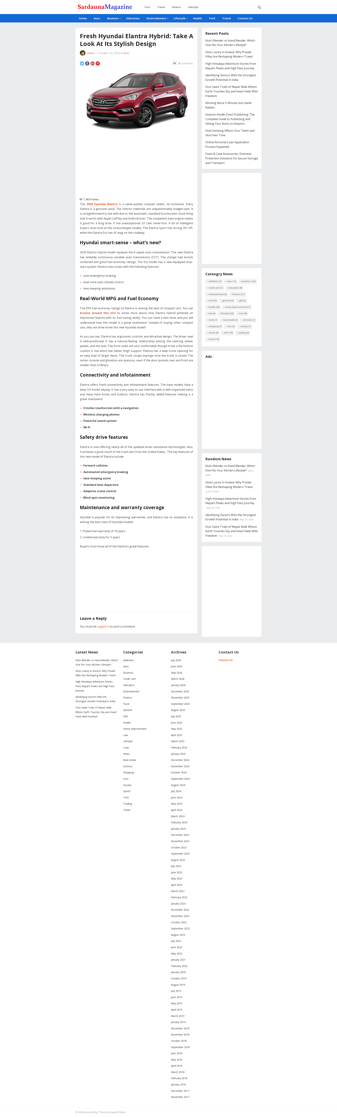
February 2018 (179, 1078)
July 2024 (176, 791)
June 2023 (176, 872)
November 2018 (180, 1034)
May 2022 (176, 953)
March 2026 (177, 678)
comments (186, 63)
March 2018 (177, 1072)
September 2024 (180, 778)
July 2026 (176, 660)
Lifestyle (193, 7)
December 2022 (180, 909)
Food (213, 300)
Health (197, 18)
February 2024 (179, 822)
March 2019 (177, 1016)
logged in (103, 626)
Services (249, 319)
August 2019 (178, 984)
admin (90, 53)
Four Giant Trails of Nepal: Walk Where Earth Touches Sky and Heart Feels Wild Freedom (231, 91)
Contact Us (245, 18)
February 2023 (179, 897)
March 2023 (177, 891)
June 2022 (176, 947)
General (227, 300)
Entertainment (156, 18)
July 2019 (176, 991)
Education (133, 18)
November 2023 (180, 841)
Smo (231, 326)
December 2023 (180, 834)
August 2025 (178, 710)
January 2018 (178, 1084)
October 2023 (179, 847)
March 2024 (177, 816)
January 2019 (178, 1022)
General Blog (90, 1112)
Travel (161, 7)
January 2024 (178, 828)
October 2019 (179, 978)
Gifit (242, 300)
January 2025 (178, 753)
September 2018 (180, 1047)
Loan (243, 313)
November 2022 (180, 916)
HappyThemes (118, 1112)
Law (212, 313)
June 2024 (176, 797)
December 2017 (180, 1090)
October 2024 (179, 772)
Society (245, 326)
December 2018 (180, 1028)
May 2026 (176, 672)
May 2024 (176, 803)
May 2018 (176, 1059)
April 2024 (176, 810)
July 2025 (176, 716)
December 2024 (180, 760)
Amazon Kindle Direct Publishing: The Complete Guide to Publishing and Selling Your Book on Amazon (230, 119)
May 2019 (176, 1003)
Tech (147, 7)
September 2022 (180, 928)
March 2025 (177, 741)
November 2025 (180, 697)
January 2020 (178, 972)
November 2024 (180, 766)
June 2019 (176, 997)
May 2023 (176, 878)
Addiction (215, 281)
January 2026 (178, 685)
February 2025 (179, 747)
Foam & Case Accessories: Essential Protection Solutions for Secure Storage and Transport (231, 158)
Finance (176, 7)
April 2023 (176, 884)
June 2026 (176, 666)
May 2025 (176, 728)
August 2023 (178, 860)
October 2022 (179, 922)
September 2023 (180, 853)
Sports (213, 332)
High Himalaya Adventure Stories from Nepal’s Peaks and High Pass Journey (94, 686)
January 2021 (178, 959)
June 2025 (176, 722)
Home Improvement (237, 307)
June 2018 (176, 1053)
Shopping (215, 326)
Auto (97, 18)
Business (113, 18)
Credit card (216, 287)
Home (83, 18)
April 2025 (176, 735)
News (213, 319)
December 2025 (180, 691)
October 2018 (179, 1040)
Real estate (230, 319)
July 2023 (176, 866)
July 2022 (176, 941)
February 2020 (179, 966)
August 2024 (178, 785)
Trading (243, 332)
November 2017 (180, 1097)
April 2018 (176, 1065)
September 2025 (180, 704)
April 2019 (176, 1009)
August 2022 (178, 934)
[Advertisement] (138, 165)
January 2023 (178, 903)
